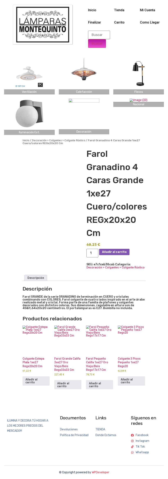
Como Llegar (150, 22)
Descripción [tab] (35, 277)
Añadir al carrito (114, 252)
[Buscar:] (99, 35)
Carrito (119, 22)
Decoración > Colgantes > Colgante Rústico (58, 140)
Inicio (92, 10)
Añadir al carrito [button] (31, 381)
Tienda (119, 10)
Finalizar (94, 22)
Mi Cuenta (147, 10)
